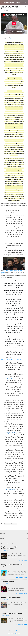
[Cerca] (26, 3)
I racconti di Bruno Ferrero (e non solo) (12, 613)
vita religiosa (14, 524)
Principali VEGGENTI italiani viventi (11, 597)
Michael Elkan (17, 633)
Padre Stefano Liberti (12, 2)
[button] (26, 7)
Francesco (6, 524)
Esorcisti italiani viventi (7, 581)
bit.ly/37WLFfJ (10, 378)
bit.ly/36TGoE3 (11, 432)
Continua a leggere (21, 560)
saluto (4, 270)
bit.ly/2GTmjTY (11, 489)
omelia (9, 38)
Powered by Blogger (14, 630)
